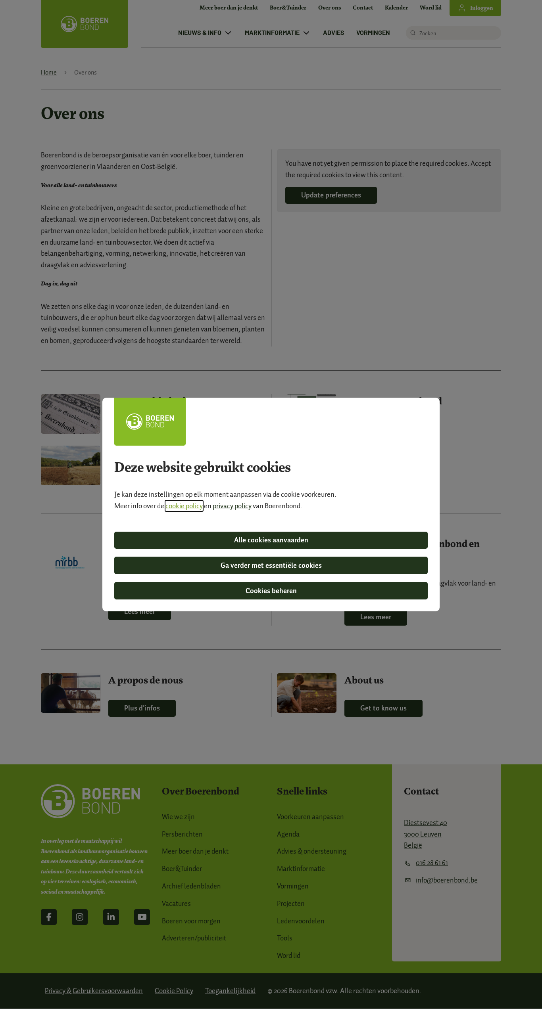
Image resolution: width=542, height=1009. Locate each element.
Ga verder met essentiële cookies (271, 565)
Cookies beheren (271, 591)
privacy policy (232, 506)
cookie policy (184, 506)
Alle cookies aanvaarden (271, 540)
